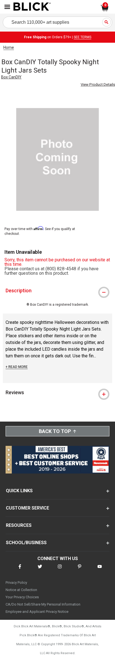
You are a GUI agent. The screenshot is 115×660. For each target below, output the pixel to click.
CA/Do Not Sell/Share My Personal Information (43, 604)
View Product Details (98, 84)
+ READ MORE (17, 367)
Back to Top (55, 431)
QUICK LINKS (19, 490)
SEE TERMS (82, 37)
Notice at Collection (21, 590)
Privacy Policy (16, 582)
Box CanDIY (11, 77)
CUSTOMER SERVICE (27, 508)
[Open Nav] (7, 7)
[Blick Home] (32, 7)
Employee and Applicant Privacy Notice (37, 611)
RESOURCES (19, 525)
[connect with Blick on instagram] (59, 570)
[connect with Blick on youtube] (99, 570)
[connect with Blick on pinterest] (79, 570)
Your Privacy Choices (22, 597)
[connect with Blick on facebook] (19, 570)
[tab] (57, 290)
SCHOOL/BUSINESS (26, 542)
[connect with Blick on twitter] (39, 570)
